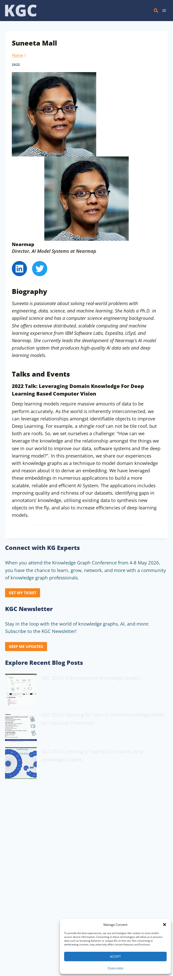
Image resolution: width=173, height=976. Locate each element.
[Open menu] (164, 10)
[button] (164, 924)
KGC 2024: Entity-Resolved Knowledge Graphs (90, 678)
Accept (115, 956)
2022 (16, 64)
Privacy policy (115, 968)
